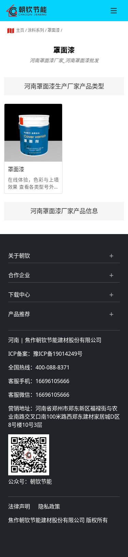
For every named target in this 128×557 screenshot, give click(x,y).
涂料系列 (36, 30)
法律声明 (19, 506)
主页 (20, 30)
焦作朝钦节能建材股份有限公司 (63, 340)
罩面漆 (53, 30)
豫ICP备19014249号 (58, 353)
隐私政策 (49, 506)
